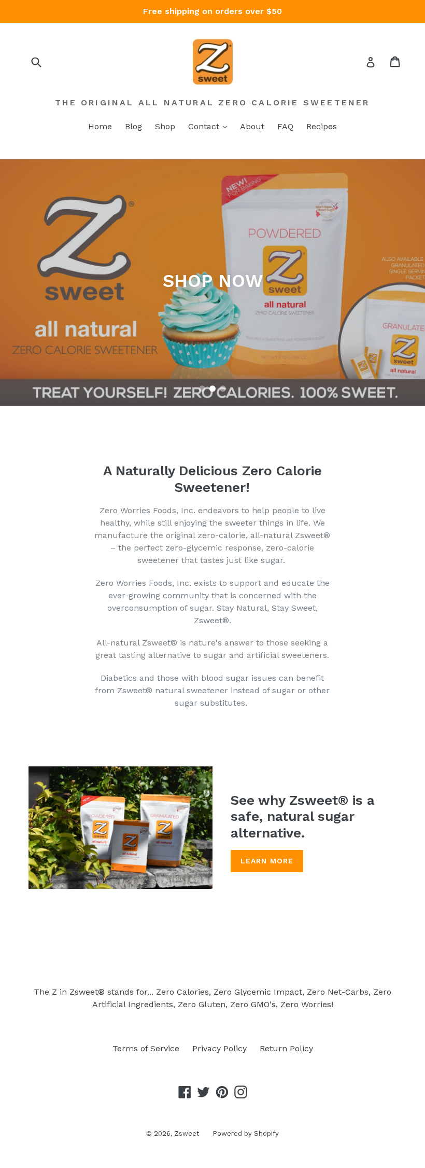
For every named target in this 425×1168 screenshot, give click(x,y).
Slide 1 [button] (202, 389)
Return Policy (286, 1048)
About (252, 126)
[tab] (202, 389)
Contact (205, 126)
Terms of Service (145, 1048)
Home (100, 126)
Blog (133, 126)
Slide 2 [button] (212, 389)
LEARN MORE (266, 861)
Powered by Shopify (245, 1133)
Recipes (321, 126)
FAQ (285, 126)
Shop (165, 126)
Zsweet (187, 1133)
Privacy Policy (219, 1048)
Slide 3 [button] (223, 389)
